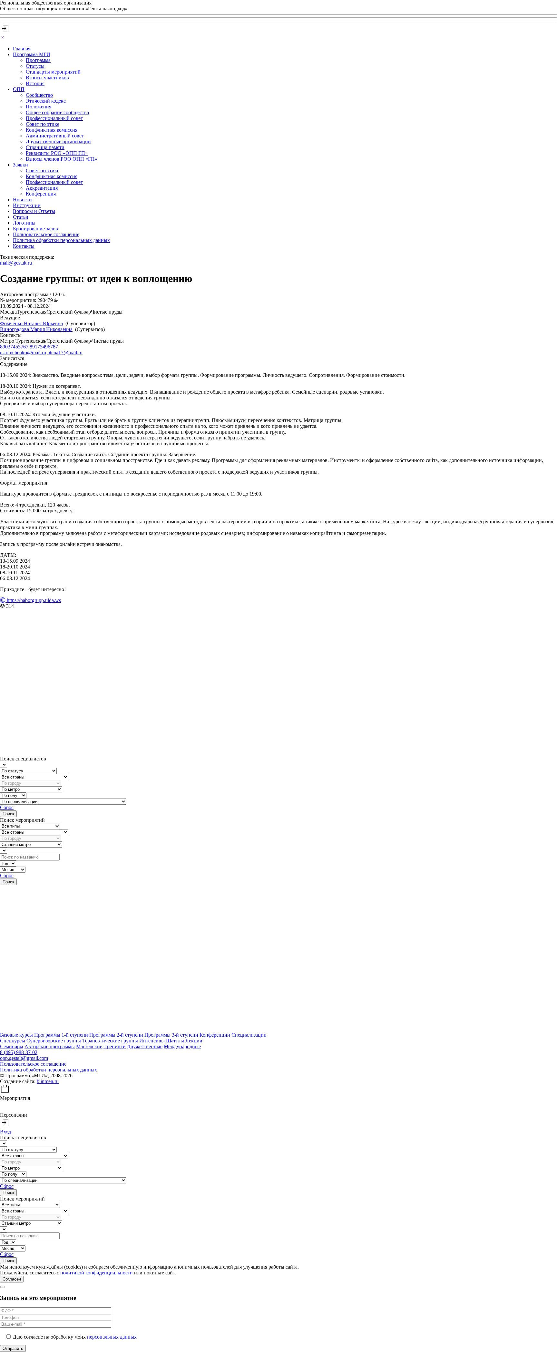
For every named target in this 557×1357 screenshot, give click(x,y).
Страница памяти (45, 147)
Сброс (7, 807)
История (35, 83)
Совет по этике (42, 124)
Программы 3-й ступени (171, 1035)
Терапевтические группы (110, 1040)
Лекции (193, 1040)
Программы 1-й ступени (61, 1035)
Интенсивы (152, 1040)
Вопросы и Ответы (34, 211)
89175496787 (44, 346)
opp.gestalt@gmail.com (24, 1058)
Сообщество (39, 95)
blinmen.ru (48, 1081)
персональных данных (112, 1337)
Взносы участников (47, 77)
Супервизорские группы (53, 1040)
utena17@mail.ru (65, 352)
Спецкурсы (12, 1040)
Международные (182, 1046)
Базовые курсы (16, 1035)
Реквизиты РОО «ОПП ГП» (57, 153)
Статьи (20, 217)
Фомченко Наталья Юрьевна (31, 323)
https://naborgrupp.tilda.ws (33, 600)
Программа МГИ (31, 54)
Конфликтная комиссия (51, 130)
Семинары (11, 1046)
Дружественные (144, 1046)
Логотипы (24, 223)
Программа (38, 60)
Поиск (8, 813)
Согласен (12, 1279)
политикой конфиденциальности (96, 1272)
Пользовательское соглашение (46, 234)
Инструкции (27, 205)
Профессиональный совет (54, 118)
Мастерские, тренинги (101, 1046)
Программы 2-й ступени (116, 1035)
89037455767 (14, 346)
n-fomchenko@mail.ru (23, 352)
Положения (38, 106)
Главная (21, 48)
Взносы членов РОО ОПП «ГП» (61, 159)
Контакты (23, 246)
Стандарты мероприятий (53, 72)
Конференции (215, 1035)
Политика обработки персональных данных (61, 240)
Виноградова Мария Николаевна (36, 329)
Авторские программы (49, 1046)
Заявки (20, 164)
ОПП (18, 89)
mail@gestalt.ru (16, 263)
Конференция (41, 193)
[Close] (2, 37)
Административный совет (55, 135)
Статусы (35, 66)
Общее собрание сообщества (57, 112)
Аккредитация (42, 188)
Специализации (249, 1035)
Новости (22, 199)
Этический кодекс (46, 101)
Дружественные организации (58, 141)
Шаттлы (175, 1040)
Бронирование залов (35, 228)
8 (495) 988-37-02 (18, 1052)
